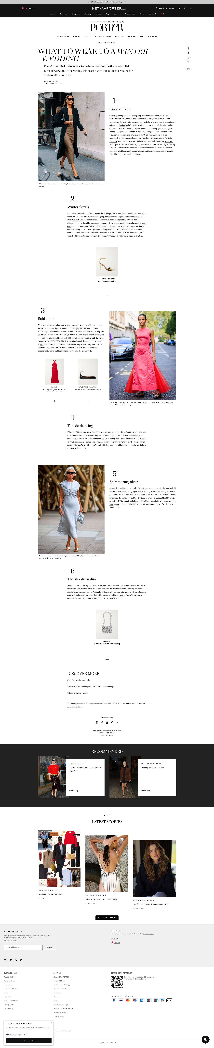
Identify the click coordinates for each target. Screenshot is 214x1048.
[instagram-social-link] (107, 722)
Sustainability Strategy (62, 985)
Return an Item (9, 981)
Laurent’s (113, 141)
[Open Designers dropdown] (81, 14)
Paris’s (91, 226)
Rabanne (93, 598)
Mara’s (116, 504)
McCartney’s (126, 150)
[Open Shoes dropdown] (102, 14)
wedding (85, 693)
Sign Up (49, 947)
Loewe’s (93, 445)
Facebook (11, 960)
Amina (159, 497)
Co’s (126, 441)
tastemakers (73, 686)
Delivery (7, 993)
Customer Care (148, 934)
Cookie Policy (8, 1009)
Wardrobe (129, 438)
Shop (69, 680)
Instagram (21, 960)
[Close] (51, 1022)
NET (146, 134)
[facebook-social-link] (102, 722)
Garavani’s (50, 347)
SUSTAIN (152, 134)
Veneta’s (105, 235)
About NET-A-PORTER (61, 977)
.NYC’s (136, 438)
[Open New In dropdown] (57, 14)
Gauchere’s (107, 592)
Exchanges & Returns (11, 989)
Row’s (170, 141)
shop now (122, 2)
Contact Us (8, 985)
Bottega (98, 235)
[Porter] (107, 27)
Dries (69, 219)
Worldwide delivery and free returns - (107, 2)
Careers (56, 1001)
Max (111, 504)
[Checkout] (190, 8)
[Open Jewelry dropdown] (122, 14)
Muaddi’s (165, 497)
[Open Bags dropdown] (111, 14)
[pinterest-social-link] (112, 722)
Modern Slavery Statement (63, 1009)
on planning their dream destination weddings (96, 686)
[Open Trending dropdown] (68, 14)
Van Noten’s (77, 219)
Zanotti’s (84, 232)
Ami (86, 226)
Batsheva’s (171, 491)
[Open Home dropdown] (146, 14)
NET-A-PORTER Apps (61, 1005)
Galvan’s (50, 334)
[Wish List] (185, 9)
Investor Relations (60, 1013)
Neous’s (122, 595)
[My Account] (179, 9)
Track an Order (9, 977)
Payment (7, 997)
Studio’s (128, 125)
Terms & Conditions (11, 1001)
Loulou (122, 125)
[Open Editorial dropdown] (157, 14)
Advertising (57, 993)
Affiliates (57, 997)
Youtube (5, 960)
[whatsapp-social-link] (97, 722)
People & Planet (59, 981)
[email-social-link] (117, 722)
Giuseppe (76, 232)
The (166, 141)
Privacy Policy (9, 1005)
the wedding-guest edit (81, 680)
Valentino (41, 347)
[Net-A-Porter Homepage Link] (107, 8)
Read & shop (73, 791)
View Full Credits (107, 735)
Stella (118, 150)
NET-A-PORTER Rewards (62, 989)
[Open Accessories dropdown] (136, 14)
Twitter (16, 960)
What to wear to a (74, 693)
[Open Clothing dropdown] (93, 14)
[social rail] (189, 69)
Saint (170, 138)
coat (69, 226)
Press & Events (59, 1016)
